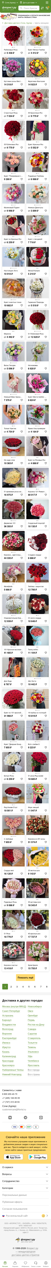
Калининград (9, 1056)
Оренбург (33, 1015)
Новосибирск (35, 1006)
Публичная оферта (12, 1201)
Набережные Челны (13, 1069)
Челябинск (33, 1060)
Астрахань (7, 1015)
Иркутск (6, 1047)
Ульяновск (33, 1051)
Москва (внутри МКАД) (14, 1006)
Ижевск (6, 1042)
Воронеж (7, 1033)
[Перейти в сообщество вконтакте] (10, 1117)
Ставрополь (34, 1038)
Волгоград (7, 1029)
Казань (5, 1051)
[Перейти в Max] (41, 1117)
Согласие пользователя (14, 1208)
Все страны (34, 1074)
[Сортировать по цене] (42, 8)
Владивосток (9, 1024)
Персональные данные (14, 1195)
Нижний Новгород (11, 1074)
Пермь (31, 1020)
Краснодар (8, 1060)
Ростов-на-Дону (36, 1024)
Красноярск (8, 1065)
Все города (34, 1069)
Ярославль (33, 1065)
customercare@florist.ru (14, 1109)
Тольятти (32, 1042)
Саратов (32, 1033)
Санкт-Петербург (11, 1011)
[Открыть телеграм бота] (25, 1117)
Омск (30, 1011)
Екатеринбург (9, 1038)
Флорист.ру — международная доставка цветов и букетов (25, 1251)
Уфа (30, 1056)
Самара (32, 1029)
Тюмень (32, 1047)
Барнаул (6, 1020)
